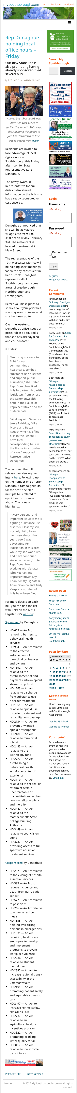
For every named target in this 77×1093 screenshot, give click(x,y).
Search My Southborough (59, 61)
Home (8, 1083)
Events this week (58, 595)
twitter (35, 140)
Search (68, 70)
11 (57, 672)
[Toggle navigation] (69, 23)
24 (54, 680)
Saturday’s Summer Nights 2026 (59, 611)
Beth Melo (13, 80)
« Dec (52, 687)
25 (57, 680)
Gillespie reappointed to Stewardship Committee (57, 387)
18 (57, 676)
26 (60, 680)
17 (54, 676)
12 (60, 672)
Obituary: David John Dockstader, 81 (60, 304)
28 (66, 680)
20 (63, 676)
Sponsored (12, 622)
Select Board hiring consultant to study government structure (59, 438)
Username (57, 206)
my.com (21, 4)
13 (63, 672)
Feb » (60, 687)
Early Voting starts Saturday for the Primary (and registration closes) (59, 623)
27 (63, 680)
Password (56, 230)
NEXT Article (35, 1074)
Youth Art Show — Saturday (59, 602)
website (28, 614)
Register (53, 276)
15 (69, 672)
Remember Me (59, 254)
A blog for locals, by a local (58, 4)
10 (54, 672)
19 (60, 676)
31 (54, 684)
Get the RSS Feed (58, 721)
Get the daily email (59, 726)
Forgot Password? (58, 279)
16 (50, 676)
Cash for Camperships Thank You (60, 336)
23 (50, 680)
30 (50, 684)
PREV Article (13, 1074)
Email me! (58, 777)
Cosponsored (14, 863)
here (17, 477)
